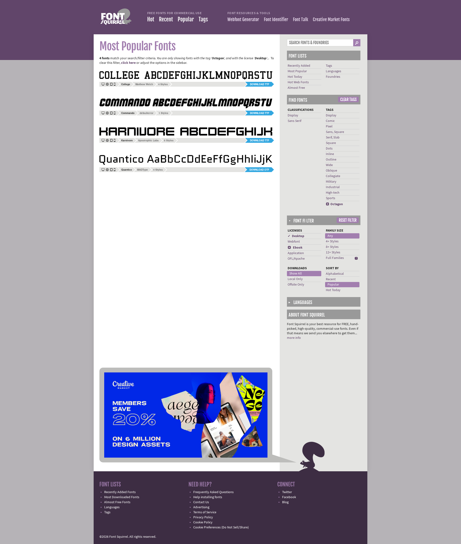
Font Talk (300, 19)
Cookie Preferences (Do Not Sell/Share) (221, 527)
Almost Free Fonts (117, 502)
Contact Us (201, 502)
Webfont (294, 241)
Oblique (331, 170)
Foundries (333, 77)
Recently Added (299, 66)
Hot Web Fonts (298, 82)
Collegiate (333, 176)
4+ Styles (332, 241)
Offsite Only (296, 284)
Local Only (295, 279)
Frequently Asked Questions (213, 492)
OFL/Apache (296, 259)
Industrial (333, 187)
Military (331, 181)
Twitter (287, 492)
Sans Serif (294, 121)
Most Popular (297, 71)
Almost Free (296, 88)
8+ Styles (332, 247)
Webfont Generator (243, 19)
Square (331, 143)
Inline (330, 154)
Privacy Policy (203, 517)
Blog (285, 502)
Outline (331, 159)
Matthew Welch (144, 84)
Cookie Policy (202, 522)
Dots (329, 148)
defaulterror (146, 113)
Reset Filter (348, 220)
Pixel (329, 126)
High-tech (333, 193)
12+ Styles (333, 252)
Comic (330, 121)
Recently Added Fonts (120, 492)
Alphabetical (335, 274)
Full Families (335, 258)
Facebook (289, 497)
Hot (150, 19)
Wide (329, 165)
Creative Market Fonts (331, 19)
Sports (330, 198)
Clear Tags (348, 99)
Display (293, 115)
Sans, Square (335, 132)
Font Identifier (276, 19)
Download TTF (259, 84)
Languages (333, 71)
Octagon (334, 204)
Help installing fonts (207, 497)
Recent (166, 19)
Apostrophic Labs (148, 140)
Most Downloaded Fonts (121, 497)
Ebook (295, 247)
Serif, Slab (333, 137)
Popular (186, 19)
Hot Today (295, 77)
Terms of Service (204, 512)
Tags (203, 19)
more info (294, 338)
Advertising (201, 507)
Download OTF (259, 169)
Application (296, 253)
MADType (142, 169)
